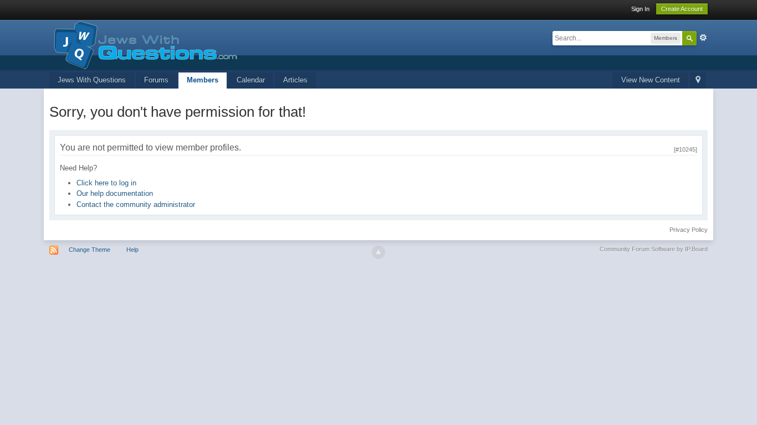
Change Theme (89, 249)
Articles (295, 80)
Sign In (640, 9)
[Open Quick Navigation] (698, 80)
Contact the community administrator (135, 204)
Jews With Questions (92, 80)
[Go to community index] (143, 44)
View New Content (650, 80)
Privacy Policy (688, 229)
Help (132, 249)
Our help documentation (114, 193)
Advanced (703, 37)
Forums (156, 80)
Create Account (682, 9)
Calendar (251, 80)
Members (202, 80)
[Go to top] (378, 252)
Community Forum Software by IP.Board (654, 249)
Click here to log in (106, 183)
